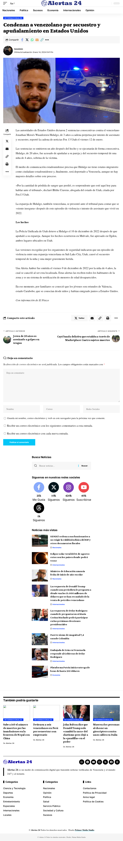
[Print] (7, 164)
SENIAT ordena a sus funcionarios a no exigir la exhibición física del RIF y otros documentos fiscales (70, 540)
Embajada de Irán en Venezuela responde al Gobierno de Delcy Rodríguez (67, 653)
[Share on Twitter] (27, 39)
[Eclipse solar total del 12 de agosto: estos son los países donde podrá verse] (40, 558)
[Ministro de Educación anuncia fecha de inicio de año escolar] (40, 575)
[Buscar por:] (57, 466)
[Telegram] (87, 762)
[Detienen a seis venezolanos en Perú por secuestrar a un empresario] (46, 713)
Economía (56, 675)
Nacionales (57, 547)
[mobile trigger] (6, 3)
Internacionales (13, 18)
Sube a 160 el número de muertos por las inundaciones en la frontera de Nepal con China (16, 731)
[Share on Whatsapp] (32, 39)
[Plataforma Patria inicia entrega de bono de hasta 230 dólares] (40, 672)
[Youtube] (83, 492)
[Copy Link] (42, 39)
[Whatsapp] (81, 762)
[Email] (37, 39)
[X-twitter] (105, 762)
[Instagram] (69, 492)
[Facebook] (39, 492)
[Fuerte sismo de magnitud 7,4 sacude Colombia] (40, 639)
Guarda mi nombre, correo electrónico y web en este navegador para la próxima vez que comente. (56, 418)
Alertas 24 (10, 743)
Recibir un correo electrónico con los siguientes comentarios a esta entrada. (50, 425)
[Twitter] (54, 492)
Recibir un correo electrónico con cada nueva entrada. (37, 433)
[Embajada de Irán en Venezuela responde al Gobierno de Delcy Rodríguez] (40, 654)
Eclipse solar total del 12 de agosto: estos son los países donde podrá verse (70, 557)
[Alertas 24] (61, 3)
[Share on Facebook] (22, 39)
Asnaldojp (18, 49)
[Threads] (39, 512)
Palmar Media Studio (84, 829)
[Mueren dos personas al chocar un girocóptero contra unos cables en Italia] (106, 713)
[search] (108, 3)
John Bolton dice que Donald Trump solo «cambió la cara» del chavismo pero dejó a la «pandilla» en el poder (75, 733)
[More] (47, 39)
